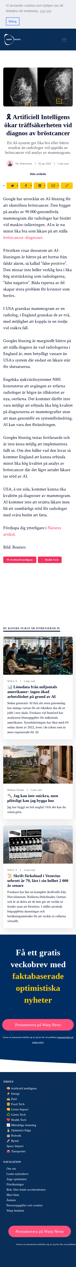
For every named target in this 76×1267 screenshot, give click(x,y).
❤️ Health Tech (50, 559)
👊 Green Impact (17, 1109)
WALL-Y (12, 681)
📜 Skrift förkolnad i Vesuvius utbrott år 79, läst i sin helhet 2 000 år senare (37, 880)
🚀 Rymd (12, 1140)
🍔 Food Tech (15, 1104)
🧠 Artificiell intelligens (19, 559)
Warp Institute (15, 1210)
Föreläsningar (15, 1184)
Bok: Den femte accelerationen (26, 1189)
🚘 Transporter (16, 1151)
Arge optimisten (16, 1179)
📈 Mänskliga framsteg (21, 1125)
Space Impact (15, 1146)
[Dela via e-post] (53, 185)
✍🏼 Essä (11, 1098)
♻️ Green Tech (16, 1114)
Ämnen (11, 1200)
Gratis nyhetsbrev (17, 1173)
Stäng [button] (13, 21)
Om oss (11, 1168)
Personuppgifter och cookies (24, 1205)
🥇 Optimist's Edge (18, 1130)
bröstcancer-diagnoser (22, 237)
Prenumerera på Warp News (38, 1024)
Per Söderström (24, 163)
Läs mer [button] (45, 11)
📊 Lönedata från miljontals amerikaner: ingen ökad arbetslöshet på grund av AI (32, 692)
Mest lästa (12, 1194)
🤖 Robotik (13, 1135)
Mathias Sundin (15, 790)
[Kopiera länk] (67, 185)
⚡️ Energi (12, 1093)
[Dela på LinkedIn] (40, 185)
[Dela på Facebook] (26, 185)
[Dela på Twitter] (12, 185)
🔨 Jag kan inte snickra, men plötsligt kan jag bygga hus (32, 798)
